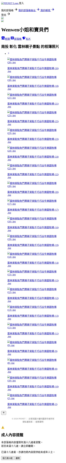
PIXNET (22, 419)
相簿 (7, 39)
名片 (28, 39)
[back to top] (3, 413)
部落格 (18, 39)
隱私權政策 (28, 422)
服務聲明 (39, 422)
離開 (18, 458)
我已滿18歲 (7, 458)
